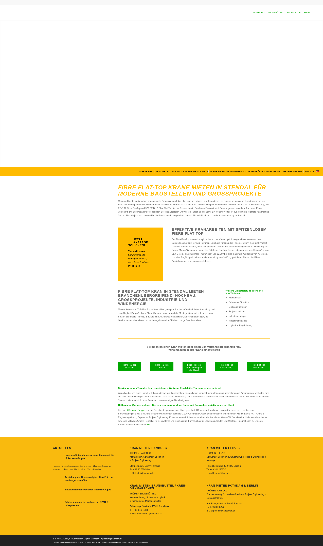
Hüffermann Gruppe (135, 410)
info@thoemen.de (145, 473)
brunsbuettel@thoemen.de (149, 513)
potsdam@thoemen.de (224, 510)
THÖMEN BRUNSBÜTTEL (143, 493)
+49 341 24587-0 (218, 469)
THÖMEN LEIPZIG (215, 453)
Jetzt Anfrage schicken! (138, 242)
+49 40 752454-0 (141, 469)
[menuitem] (145, 171)
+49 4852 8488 (140, 510)
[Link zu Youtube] (307, 2)
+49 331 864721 (218, 507)
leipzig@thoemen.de (223, 473)
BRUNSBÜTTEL (276, 12)
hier (148, 424)
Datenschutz (116, 539)
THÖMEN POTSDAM (216, 490)
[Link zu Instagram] (302, 2)
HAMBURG (258, 12)
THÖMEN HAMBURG (140, 453)
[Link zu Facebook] (312, 2)
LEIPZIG (291, 12)
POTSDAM (304, 12)
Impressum (105, 539)
